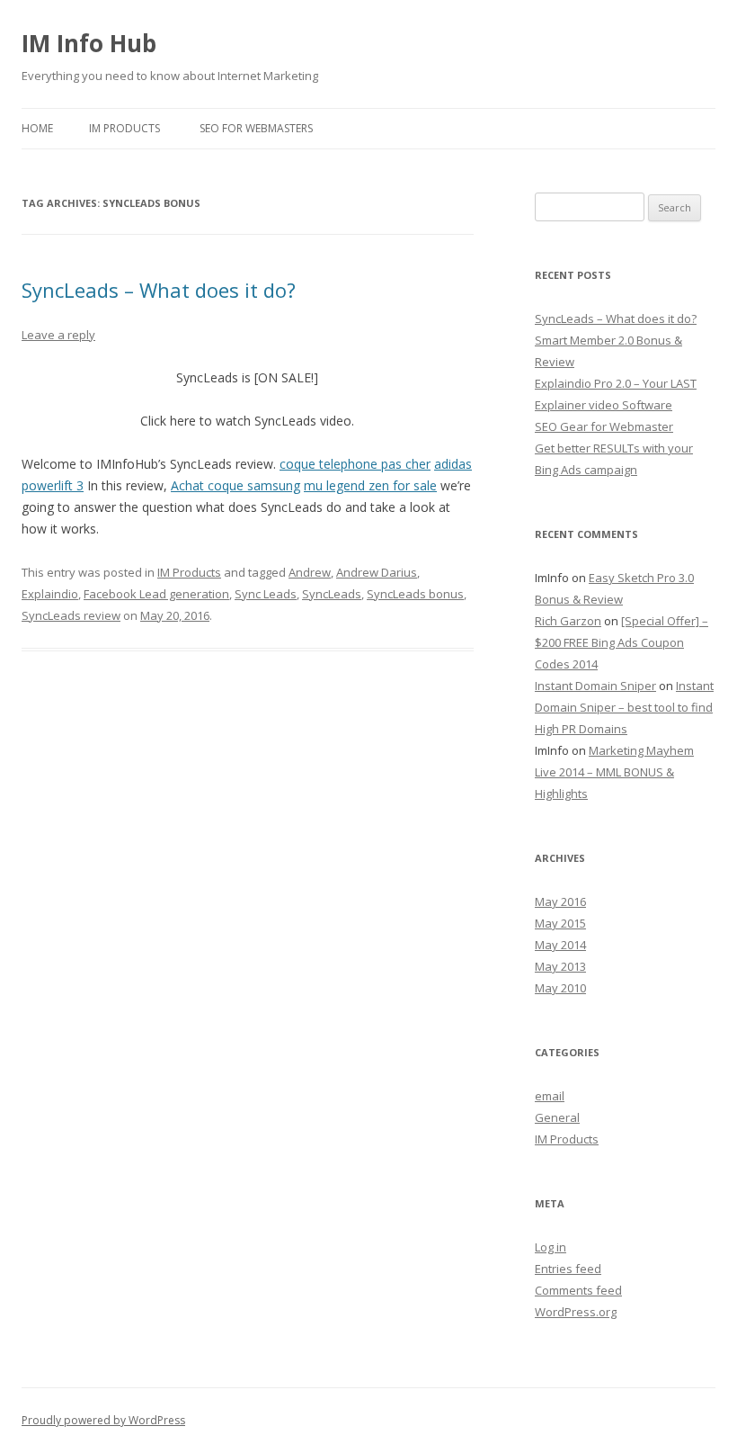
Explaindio (50, 594)
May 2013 (560, 966)
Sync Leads (266, 594)
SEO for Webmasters (256, 128)
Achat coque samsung (235, 485)
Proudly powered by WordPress (103, 1420)
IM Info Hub (89, 43)
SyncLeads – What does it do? (159, 289)
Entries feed (568, 1268)
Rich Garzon (568, 621)
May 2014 (560, 945)
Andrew (310, 572)
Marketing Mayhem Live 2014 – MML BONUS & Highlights (614, 772)
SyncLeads (331, 594)
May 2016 (560, 901)
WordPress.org (576, 1312)
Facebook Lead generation (156, 594)
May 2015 (560, 923)
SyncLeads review (71, 615)
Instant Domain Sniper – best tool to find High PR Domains (624, 707)
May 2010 (560, 988)
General (557, 1117)
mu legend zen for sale (370, 485)
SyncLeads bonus (415, 594)
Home (37, 128)
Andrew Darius (376, 572)
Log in (550, 1247)
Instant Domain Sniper (595, 685)
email (549, 1096)
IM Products (124, 128)
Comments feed (578, 1290)
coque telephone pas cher (355, 463)
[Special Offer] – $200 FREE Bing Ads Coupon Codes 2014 (621, 642)
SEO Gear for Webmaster (604, 426)
